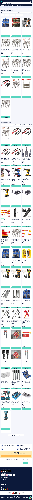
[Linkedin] (1, 479)
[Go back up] (30, 489)
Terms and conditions (28, 497)
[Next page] (23, 435)
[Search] (3, 3)
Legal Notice (11, 497)
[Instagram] (5, 479)
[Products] (1, 3)
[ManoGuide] (30, 497)
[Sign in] (29, 1)
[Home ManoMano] (14, 1)
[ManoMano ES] (7, 489)
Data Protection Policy (17, 497)
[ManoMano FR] (1, 489)
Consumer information (16, 498)
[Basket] (31, 1)
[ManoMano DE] (5, 489)
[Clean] (30, 3)
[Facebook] (3, 479)
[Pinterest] (7, 479)
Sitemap (7, 497)
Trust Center (23, 497)
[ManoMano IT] (3, 489)
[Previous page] (9, 435)
